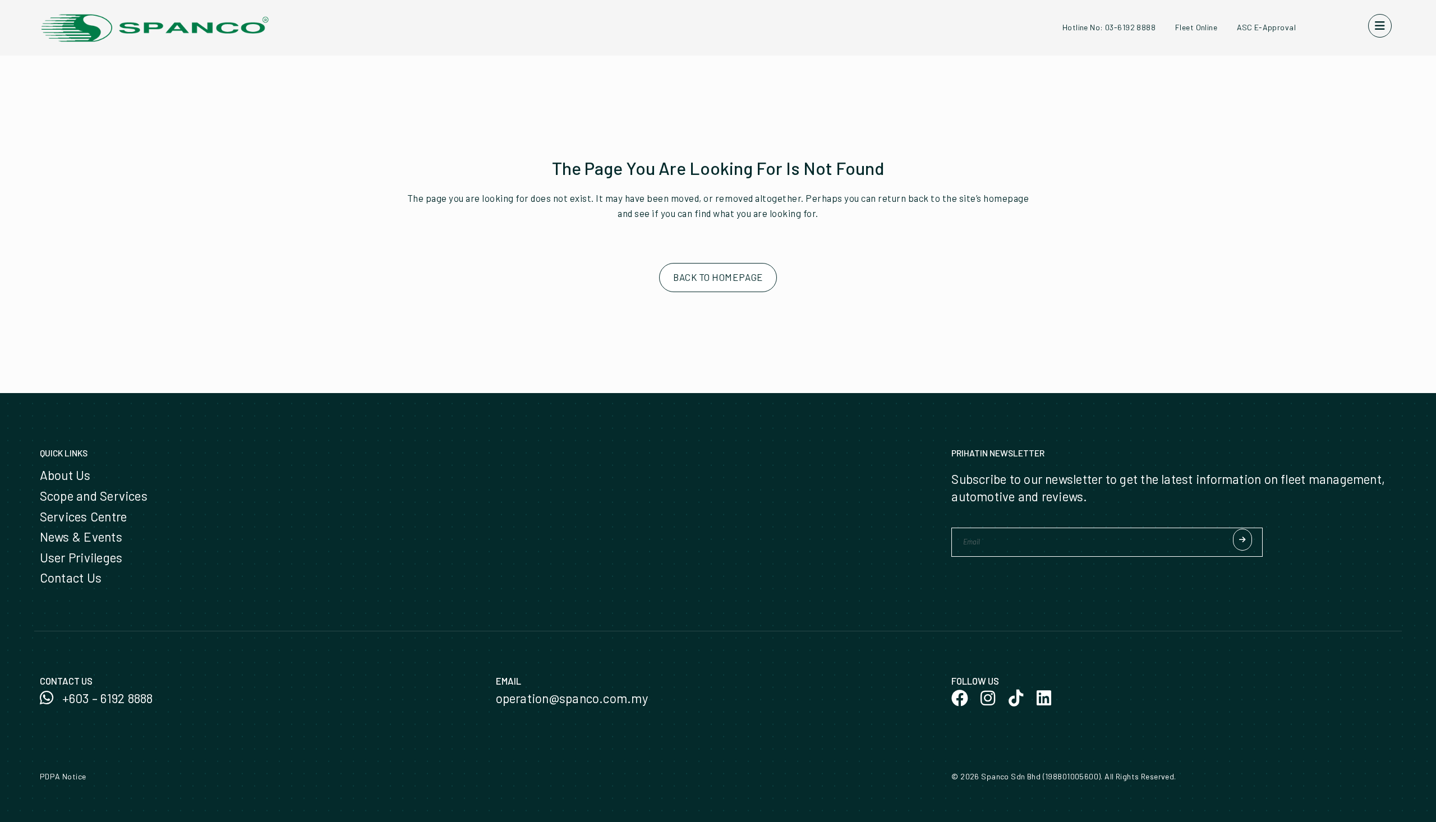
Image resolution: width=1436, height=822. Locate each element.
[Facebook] (959, 698)
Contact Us (71, 577)
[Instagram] (987, 698)
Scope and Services (94, 496)
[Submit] (1242, 540)
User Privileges (81, 557)
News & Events (81, 536)
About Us (65, 475)
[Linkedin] (1043, 698)
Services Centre (83, 516)
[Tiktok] (1015, 698)
